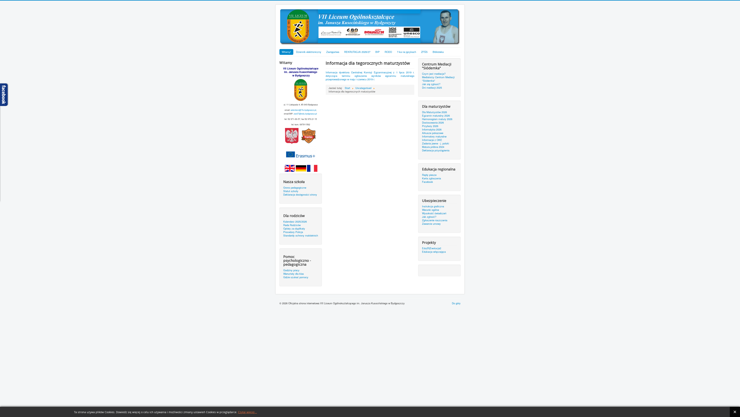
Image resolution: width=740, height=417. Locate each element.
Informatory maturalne (434, 136)
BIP (377, 52)
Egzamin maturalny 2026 (436, 115)
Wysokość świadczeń (434, 213)
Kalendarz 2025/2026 (295, 221)
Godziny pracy (291, 270)
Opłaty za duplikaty (294, 228)
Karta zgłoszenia (431, 178)
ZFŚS (424, 52)
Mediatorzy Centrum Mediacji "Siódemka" (438, 78)
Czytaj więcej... (247, 412)
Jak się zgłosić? (431, 84)
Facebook (427, 182)
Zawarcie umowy (431, 223)
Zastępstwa (332, 52)
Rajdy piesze (429, 175)
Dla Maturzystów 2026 (434, 112)
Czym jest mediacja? (434, 73)
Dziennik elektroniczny (308, 52)
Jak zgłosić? (429, 217)
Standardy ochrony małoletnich (300, 235)
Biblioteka (438, 52)
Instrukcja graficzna (433, 206)
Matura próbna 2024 (433, 147)
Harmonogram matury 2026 (437, 119)
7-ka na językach (406, 52)
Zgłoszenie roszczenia (434, 220)
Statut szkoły (290, 191)
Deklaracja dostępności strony (300, 194)
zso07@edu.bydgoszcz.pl (305, 113)
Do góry (456, 303)
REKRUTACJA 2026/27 (357, 52)
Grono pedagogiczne (294, 187)
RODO (388, 52)
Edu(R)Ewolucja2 (431, 248)
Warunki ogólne (430, 210)
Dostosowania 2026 (433, 122)
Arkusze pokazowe (432, 133)
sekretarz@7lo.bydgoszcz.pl (303, 109)
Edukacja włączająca (434, 251)
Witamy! (286, 52)
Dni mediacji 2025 (432, 87)
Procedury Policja (293, 232)
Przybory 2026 (430, 126)
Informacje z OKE (432, 140)
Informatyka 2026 (431, 129)
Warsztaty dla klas (293, 273)
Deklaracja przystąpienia (435, 150)
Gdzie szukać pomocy (295, 277)
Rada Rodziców (292, 225)
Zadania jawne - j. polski (435, 143)
